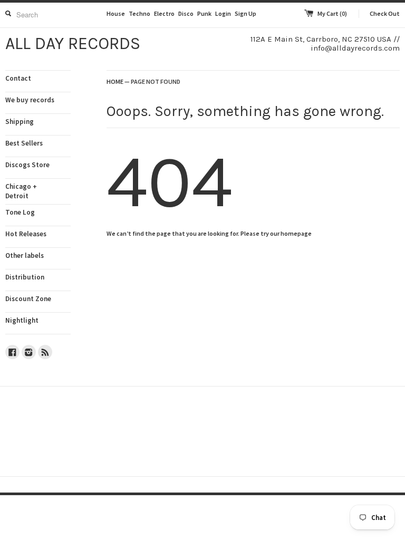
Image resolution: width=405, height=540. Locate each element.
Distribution (24, 277)
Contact (18, 78)
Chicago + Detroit (21, 191)
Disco (186, 13)
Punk (204, 13)
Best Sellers (24, 143)
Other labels (24, 255)
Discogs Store (27, 164)
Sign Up (245, 13)
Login (223, 13)
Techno (139, 13)
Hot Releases (25, 233)
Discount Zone (28, 298)
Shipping (19, 121)
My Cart (332, 13)
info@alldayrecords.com (355, 48)
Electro (164, 13)
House (116, 13)
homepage (296, 233)
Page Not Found (155, 81)
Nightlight (21, 320)
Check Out (385, 13)
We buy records (29, 99)
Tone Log (20, 212)
